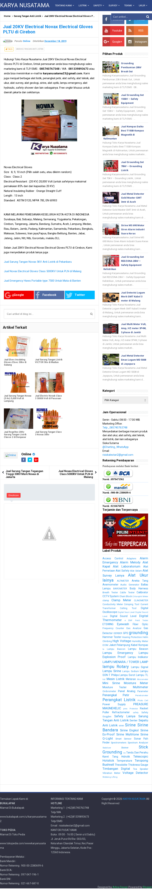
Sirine (130, 724)
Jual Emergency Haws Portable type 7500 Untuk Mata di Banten (42, 280)
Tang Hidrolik (121, 756)
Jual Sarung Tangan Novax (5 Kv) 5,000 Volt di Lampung (17, 398)
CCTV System (111, 596)
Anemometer (110, 584)
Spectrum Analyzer (138, 742)
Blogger (147, 887)
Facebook (49, 295)
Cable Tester (127, 592)
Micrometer (142, 679)
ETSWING (108, 624)
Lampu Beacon (138, 648)
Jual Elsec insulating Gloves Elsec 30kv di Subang (15, 362)
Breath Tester (110, 592)
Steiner (124, 747)
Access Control (113, 558)
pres (125, 708)
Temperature (124, 760)
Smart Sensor (123, 738)
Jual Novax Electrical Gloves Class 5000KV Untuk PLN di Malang (42, 271)
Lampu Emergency (118, 653)
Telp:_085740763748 (115, 427)
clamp (106, 600)
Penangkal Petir (116, 695)
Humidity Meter (140, 641)
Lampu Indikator (138, 657)
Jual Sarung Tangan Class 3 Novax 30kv (48, 433)
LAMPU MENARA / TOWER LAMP (125, 662)
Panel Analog (126, 691)
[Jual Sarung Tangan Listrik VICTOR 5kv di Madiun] (49, 346)
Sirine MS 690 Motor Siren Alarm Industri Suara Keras (133, 229)
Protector (134, 708)
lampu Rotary (116, 666)
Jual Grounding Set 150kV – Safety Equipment (132, 99)
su (124, 753)
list (104, 679)
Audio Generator (129, 584)
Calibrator (142, 592)
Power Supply (114, 704)
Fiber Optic (140, 624)
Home (7, 16)
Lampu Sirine (112, 671)
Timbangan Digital (116, 768)
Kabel (134, 645)
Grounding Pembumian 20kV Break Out (131, 67)
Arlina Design (120, 887)
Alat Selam (136, 570)
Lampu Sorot (127, 675)
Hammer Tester (112, 637)
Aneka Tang (140, 580)
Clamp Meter (121, 600)
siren (121, 725)
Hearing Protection (132, 637)
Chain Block (125, 596)
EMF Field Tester (138, 620)
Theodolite (121, 764)
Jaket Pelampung (119, 645)
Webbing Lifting (110, 777)
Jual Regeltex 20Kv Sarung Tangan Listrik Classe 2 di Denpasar (15, 434)
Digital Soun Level (126, 612)
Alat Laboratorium (126, 566)
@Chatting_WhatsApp (116, 447)
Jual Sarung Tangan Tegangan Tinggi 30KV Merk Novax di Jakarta (24, 474)
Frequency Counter (113, 628)
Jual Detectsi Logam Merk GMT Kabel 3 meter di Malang (133, 296)
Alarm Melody (130, 562)
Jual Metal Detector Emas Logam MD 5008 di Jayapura (133, 359)
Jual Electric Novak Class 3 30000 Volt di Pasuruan (48, 397)
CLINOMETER (141, 600)
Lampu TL (142, 675)
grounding (138, 632)
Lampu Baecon (116, 649)
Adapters (131, 558)
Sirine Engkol (129, 730)
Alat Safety (122, 570)
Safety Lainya (124, 716)
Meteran (131, 679)
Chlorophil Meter (140, 596)
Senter (134, 720)
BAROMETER (120, 588)
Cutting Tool (128, 608)
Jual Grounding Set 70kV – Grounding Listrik (132, 166)
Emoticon (14, 495)
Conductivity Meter (113, 604)
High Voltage (122, 641)
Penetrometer (141, 695)
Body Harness (139, 588)
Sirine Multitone (127, 734)
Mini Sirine (111, 683)
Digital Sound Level (123, 616)
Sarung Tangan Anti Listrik (27, 16)
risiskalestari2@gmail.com (118, 454)
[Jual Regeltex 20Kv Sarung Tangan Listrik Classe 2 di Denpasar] (18, 418)
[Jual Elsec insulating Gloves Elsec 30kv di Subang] (18, 346)
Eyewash (123, 624)
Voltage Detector (135, 773)
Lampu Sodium (130, 671)
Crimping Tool (131, 604)
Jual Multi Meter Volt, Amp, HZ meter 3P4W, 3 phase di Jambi (133, 328)
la (103, 649)
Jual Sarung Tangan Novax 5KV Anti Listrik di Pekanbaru (38, 261)
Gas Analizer (133, 628)
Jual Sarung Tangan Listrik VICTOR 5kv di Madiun (48, 361)
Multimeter (140, 687)
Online (26, 454)
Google (19, 295)
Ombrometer (109, 691)
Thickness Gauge (138, 764)
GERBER (117, 633)
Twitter (80, 295)
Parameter (142, 691)
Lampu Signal (139, 667)
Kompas (143, 645)
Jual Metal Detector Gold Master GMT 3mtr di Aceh (132, 197)
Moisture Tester (115, 687)
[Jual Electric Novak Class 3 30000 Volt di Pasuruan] (49, 382)
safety (135, 712)
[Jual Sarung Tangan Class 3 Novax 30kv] (49, 418)
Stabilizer (107, 748)
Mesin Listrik (116, 679)
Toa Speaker (140, 769)
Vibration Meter (111, 773)
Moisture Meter (136, 683)
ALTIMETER (123, 580)
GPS (125, 633)
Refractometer (121, 712)
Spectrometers (118, 742)
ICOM (105, 645)
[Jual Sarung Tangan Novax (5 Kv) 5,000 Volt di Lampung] (18, 382)
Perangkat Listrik (119, 699)
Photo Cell (143, 700)
